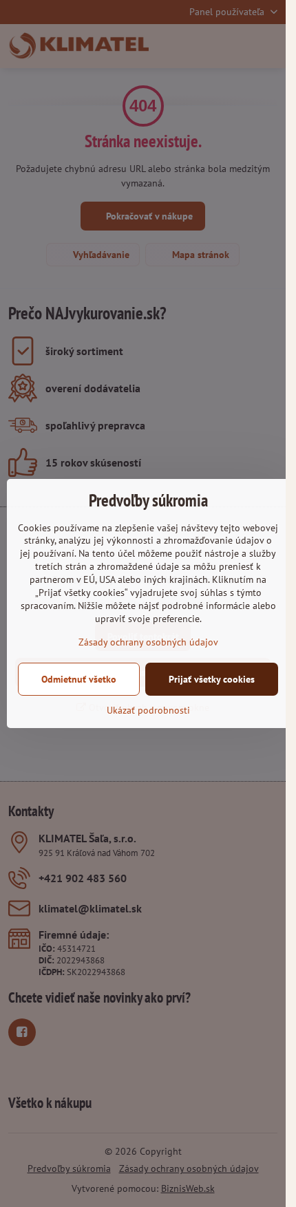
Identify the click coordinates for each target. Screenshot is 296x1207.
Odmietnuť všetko (78, 679)
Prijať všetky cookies (212, 679)
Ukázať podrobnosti (148, 710)
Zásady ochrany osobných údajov (148, 642)
